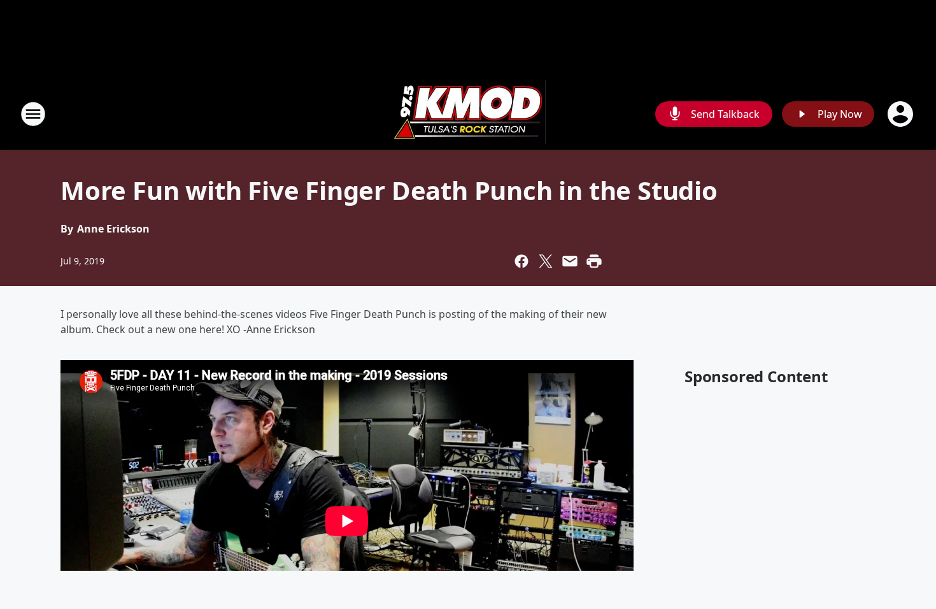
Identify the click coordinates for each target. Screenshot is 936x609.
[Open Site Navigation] (33, 114)
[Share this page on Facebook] (521, 261)
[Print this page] (594, 261)
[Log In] (902, 114)
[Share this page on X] (546, 261)
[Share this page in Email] (570, 261)
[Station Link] (468, 113)
